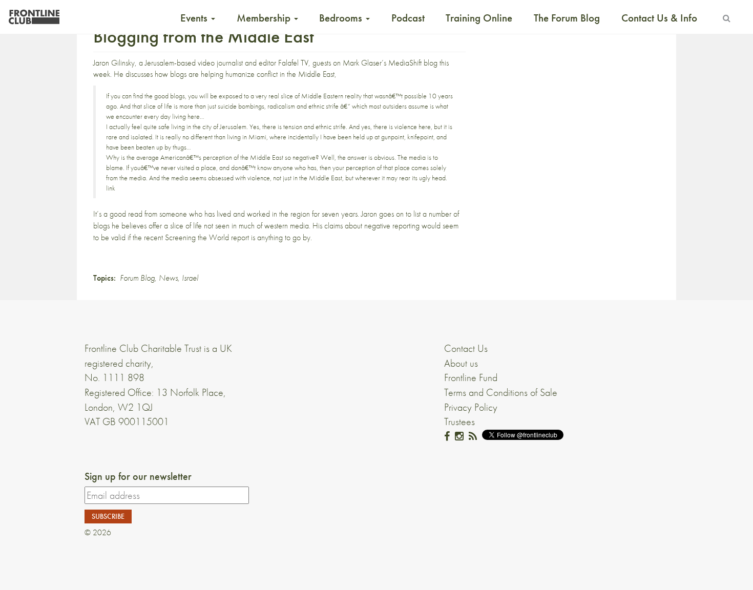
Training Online (479, 18)
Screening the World (197, 237)
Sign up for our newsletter (138, 476)
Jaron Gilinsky (114, 62)
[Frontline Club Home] (33, 14)
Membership (265, 18)
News (168, 277)
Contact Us (466, 348)
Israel (190, 277)
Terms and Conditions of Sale (500, 392)
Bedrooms (342, 18)
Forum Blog (137, 277)
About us (461, 363)
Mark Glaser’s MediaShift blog (390, 62)
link (110, 188)
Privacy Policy (470, 407)
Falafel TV (293, 62)
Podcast (408, 18)
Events (195, 18)
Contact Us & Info (659, 18)
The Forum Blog (567, 18)
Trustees (459, 421)
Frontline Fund (470, 377)
